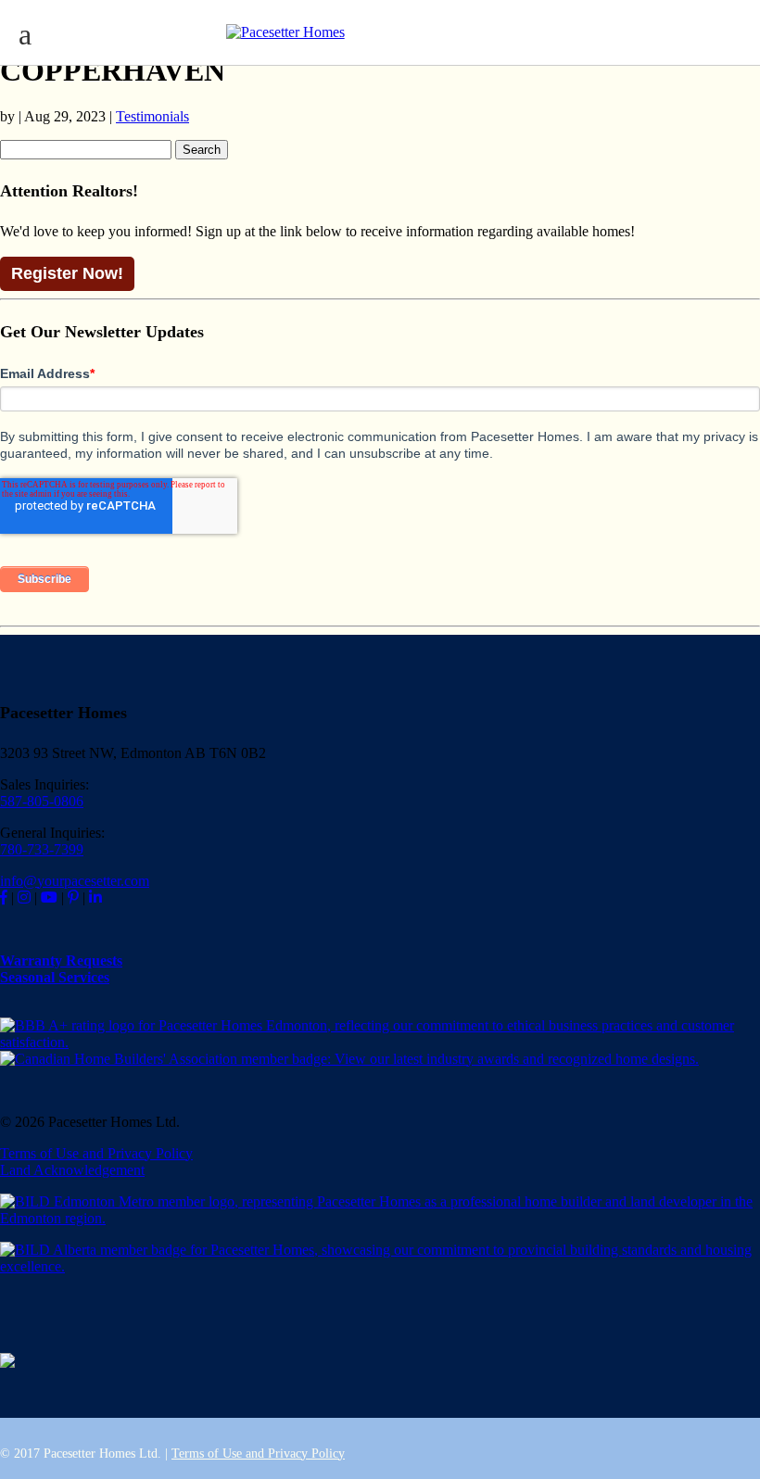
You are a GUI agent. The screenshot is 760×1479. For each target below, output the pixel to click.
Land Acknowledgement (72, 1170)
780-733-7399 (41, 849)
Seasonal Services (54, 977)
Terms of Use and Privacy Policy (96, 1153)
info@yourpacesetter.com (74, 881)
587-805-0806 (41, 801)
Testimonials (152, 116)
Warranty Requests (61, 960)
